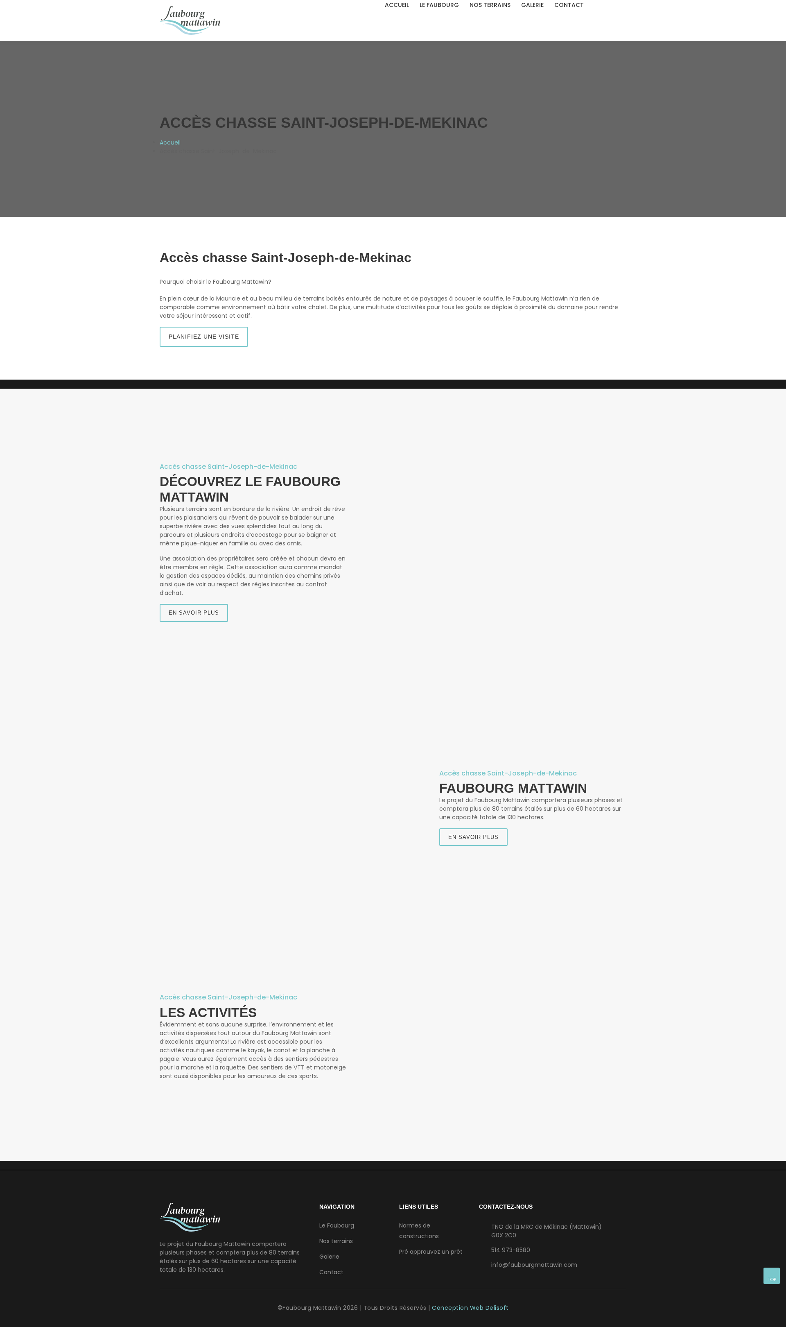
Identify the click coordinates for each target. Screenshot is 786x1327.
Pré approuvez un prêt (431, 1252)
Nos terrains (490, 5)
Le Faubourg (439, 5)
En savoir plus (194, 613)
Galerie (532, 5)
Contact (569, 5)
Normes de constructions (419, 1230)
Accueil (397, 5)
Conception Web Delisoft (470, 1308)
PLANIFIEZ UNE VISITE (204, 336)
